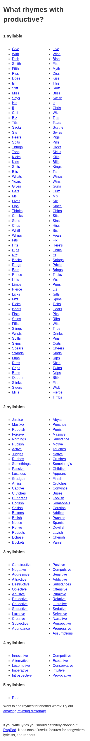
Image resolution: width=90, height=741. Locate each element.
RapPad (9, 730)
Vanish (58, 542)
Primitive (59, 594)
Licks (16, 294)
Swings (18, 353)
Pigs (56, 137)
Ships (16, 319)
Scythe (58, 127)
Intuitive (59, 670)
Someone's (61, 503)
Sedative (59, 609)
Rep (15, 698)
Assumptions (63, 633)
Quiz (56, 191)
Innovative (20, 656)
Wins (57, 181)
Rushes (18, 459)
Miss (15, 93)
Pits (56, 314)
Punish (58, 429)
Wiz (56, 113)
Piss (15, 73)
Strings (58, 260)
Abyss (57, 420)
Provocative (62, 675)
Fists (15, 314)
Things (17, 147)
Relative (59, 599)
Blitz (56, 377)
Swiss (57, 132)
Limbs (16, 284)
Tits (14, 122)
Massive (59, 434)
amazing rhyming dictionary (24, 711)
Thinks (17, 211)
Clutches (19, 493)
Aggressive (20, 574)
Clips (16, 225)
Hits (15, 245)
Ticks (57, 304)
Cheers (58, 348)
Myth (56, 69)
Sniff (56, 88)
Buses (57, 493)
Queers (17, 377)
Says (16, 98)
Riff (14, 255)
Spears (17, 348)
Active (17, 449)
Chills (57, 250)
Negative (19, 569)
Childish (59, 469)
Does (16, 78)
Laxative (18, 614)
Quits (57, 343)
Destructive (20, 584)
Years (16, 181)
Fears (57, 235)
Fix (55, 240)
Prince (17, 275)
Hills (15, 279)
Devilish (59, 527)
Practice (59, 518)
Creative (18, 618)
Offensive (60, 589)
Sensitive (60, 574)
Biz (14, 118)
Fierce (57, 392)
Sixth (57, 363)
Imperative (20, 670)
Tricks (57, 275)
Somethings (21, 464)
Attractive (19, 579)
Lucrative (60, 604)
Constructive (21, 565)
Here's (58, 245)
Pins (56, 338)
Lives (16, 201)
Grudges (18, 478)
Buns (16, 373)
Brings (58, 270)
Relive (17, 527)
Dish (15, 59)
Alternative (20, 661)
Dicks (57, 147)
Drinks (58, 333)
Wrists (17, 333)
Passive (18, 469)
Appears (59, 473)
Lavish (58, 532)
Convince (60, 488)
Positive (59, 565)
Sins (56, 221)
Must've (18, 424)
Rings (16, 265)
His (14, 103)
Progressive (62, 628)
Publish (18, 444)
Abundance (21, 628)
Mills (15, 392)
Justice (17, 420)
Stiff (15, 88)
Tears (57, 122)
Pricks (57, 265)
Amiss (17, 483)
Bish (56, 59)
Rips (56, 358)
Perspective (62, 623)
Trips (56, 328)
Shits (16, 166)
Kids (15, 162)
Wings (57, 176)
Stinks (17, 383)
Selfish (17, 508)
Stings (17, 328)
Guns (57, 186)
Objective (19, 589)
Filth (56, 383)
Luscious (19, 473)
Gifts (56, 294)
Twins (57, 368)
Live (56, 49)
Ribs (56, 319)
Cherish (59, 537)
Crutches (60, 483)
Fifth (15, 69)
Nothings (19, 439)
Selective (60, 614)
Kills (56, 157)
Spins (57, 299)
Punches (59, 424)
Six (55, 201)
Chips (57, 211)
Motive (58, 444)
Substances (62, 584)
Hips (15, 250)
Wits (56, 324)
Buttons (18, 513)
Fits (15, 240)
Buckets (18, 542)
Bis (55, 230)
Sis (14, 132)
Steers (17, 387)
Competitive (62, 656)
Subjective (20, 623)
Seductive (20, 609)
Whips (17, 235)
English (18, 503)
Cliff (15, 113)
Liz (55, 289)
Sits (56, 216)
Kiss (56, 78)
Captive (18, 488)
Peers (16, 137)
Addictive (60, 579)
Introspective (22, 675)
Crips (16, 368)
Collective (20, 604)
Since (57, 206)
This (56, 83)
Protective (20, 599)
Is (54, 103)
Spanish (59, 523)
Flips (16, 358)
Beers (16, 309)
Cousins (59, 508)
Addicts (58, 513)
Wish (57, 54)
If (13, 108)
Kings (57, 166)
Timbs (57, 397)
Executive (60, 661)
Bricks (17, 260)
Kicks (16, 157)
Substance (61, 439)
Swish (57, 98)
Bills (56, 162)
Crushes (59, 459)
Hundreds (19, 498)
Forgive (18, 434)
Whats (17, 176)
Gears (57, 309)
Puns (57, 284)
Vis (55, 279)
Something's (62, 464)
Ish (14, 83)
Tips (56, 118)
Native (58, 454)
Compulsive (62, 569)
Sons (16, 221)
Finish (57, 478)
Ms (14, 196)
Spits (16, 142)
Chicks (17, 216)
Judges (17, 454)
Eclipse (18, 537)
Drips (57, 373)
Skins (16, 343)
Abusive (18, 594)
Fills (15, 324)
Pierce (17, 289)
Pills (56, 142)
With (15, 54)
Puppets (18, 532)
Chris (57, 108)
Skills (57, 152)
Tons (15, 152)
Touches (59, 449)
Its (54, 255)
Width (57, 387)
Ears (15, 270)
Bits (15, 172)
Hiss (56, 225)
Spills (16, 338)
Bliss (56, 93)
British (17, 518)
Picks (16, 304)
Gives (16, 186)
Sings (57, 353)
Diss (56, 73)
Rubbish (18, 429)
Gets (15, 191)
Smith (16, 64)
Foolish (58, 498)
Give (15, 49)
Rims (16, 363)
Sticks (16, 127)
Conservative (63, 665)
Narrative (60, 618)
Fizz (15, 299)
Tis (55, 172)
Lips (15, 206)
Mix (55, 196)
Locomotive (21, 665)
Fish (56, 64)
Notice (17, 523)
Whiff (16, 230)
